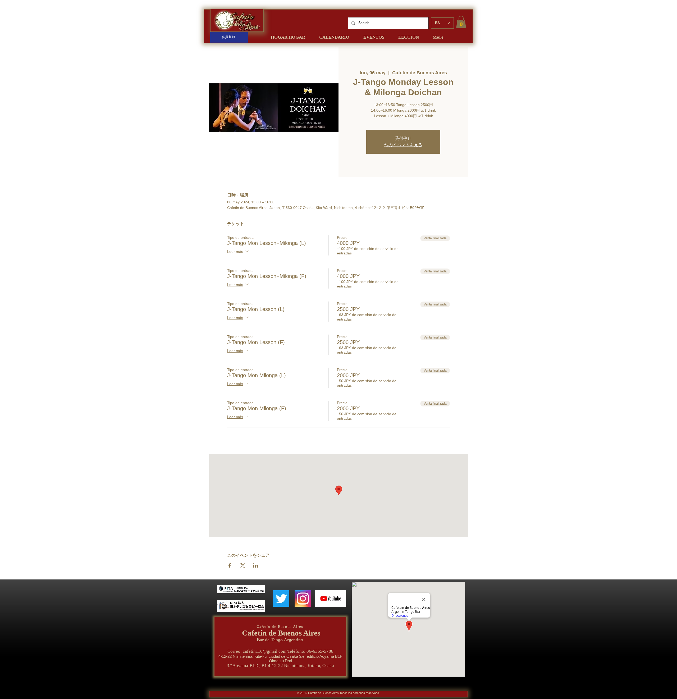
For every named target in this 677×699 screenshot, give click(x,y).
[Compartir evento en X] (242, 565)
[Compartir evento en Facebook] (229, 565)
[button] (461, 22)
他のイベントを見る (403, 145)
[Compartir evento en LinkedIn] (255, 565)
